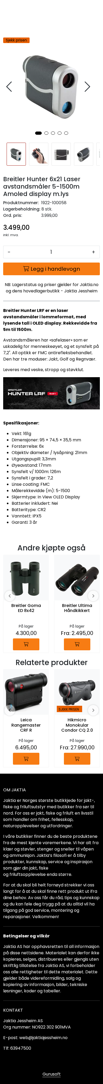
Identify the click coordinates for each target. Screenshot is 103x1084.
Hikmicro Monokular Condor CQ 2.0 (77, 725)
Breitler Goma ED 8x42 (26, 608)
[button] (38, 133)
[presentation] (10, 86)
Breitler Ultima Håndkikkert (77, 608)
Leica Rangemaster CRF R (26, 725)
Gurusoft (52, 1074)
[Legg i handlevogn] (26, 644)
